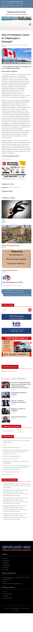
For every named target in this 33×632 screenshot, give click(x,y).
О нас (3, 3)
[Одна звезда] (2, 187)
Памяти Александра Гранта (12, 456)
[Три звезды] (4, 187)
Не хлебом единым (23, 45)
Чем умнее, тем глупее (10, 459)
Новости (5, 558)
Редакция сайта (12, 45)
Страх (3, 221)
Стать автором (10, 3)
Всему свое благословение (10, 245)
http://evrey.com (7, 159)
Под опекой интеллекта (18, 417)
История (5, 567)
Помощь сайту (7, 598)
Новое (13, 378)
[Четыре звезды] (6, 187)
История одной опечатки (10, 270)
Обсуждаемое (21, 378)
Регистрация (6, 5)
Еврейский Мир (16, 12)
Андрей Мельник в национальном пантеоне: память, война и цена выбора (17, 485)
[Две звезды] (3, 187)
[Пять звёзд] (7, 187)
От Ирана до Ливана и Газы (14, 1)
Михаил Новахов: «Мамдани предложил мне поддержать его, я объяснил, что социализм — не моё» (16, 451)
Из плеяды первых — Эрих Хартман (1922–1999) (16, 295)
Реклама (18, 3)
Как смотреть (7, 474)
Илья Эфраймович (9, 490)
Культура (6, 569)
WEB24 (17, 610)
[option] (19, 1)
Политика (6, 560)
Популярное (6, 378)
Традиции (4, 46)
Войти (13, 5)
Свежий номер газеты (10, 367)
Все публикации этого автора (12, 285)
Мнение (5, 563)
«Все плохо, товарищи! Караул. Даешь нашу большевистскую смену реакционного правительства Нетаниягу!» (17, 467)
